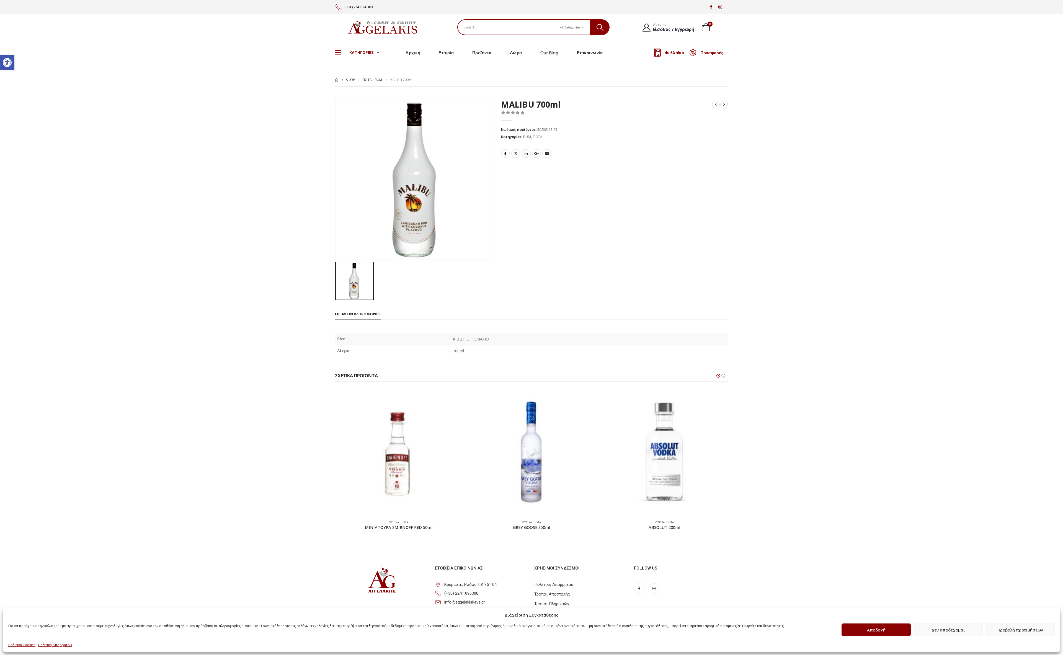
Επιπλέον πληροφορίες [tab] (358, 313)
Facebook (505, 153)
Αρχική (413, 53)
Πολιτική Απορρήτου (55, 645)
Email (546, 153)
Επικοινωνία (590, 53)
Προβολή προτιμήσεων (1020, 630)
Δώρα (516, 53)
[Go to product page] (398, 452)
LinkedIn (526, 153)
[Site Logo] (382, 27)
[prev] (716, 104)
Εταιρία (446, 53)
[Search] (599, 27)
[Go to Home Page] (336, 80)
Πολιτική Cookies (21, 645)
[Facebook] (711, 7)
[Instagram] (720, 7)
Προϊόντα (482, 53)
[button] (7, 62)
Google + (536, 153)
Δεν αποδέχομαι (948, 630)
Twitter (515, 153)
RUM (527, 136)
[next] (724, 104)
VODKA (394, 522)
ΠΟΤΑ (537, 136)
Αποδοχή (876, 630)
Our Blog (549, 53)
